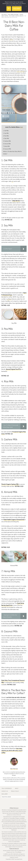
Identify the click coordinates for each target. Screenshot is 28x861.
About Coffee (4, 15)
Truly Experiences (7, 788)
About (16, 788)
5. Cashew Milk (7, 141)
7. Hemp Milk (6, 146)
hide (21, 127)
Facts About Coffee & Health (16, 15)
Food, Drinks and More (13, 14)
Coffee (21, 14)
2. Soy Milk (6, 133)
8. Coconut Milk (7, 149)
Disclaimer (5, 794)
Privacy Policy (15, 791)
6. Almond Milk (7, 143)
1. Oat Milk (5, 130)
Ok (9, 8)
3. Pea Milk (6, 136)
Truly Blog (4, 14)
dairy (11, 39)
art (12, 181)
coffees (9, 299)
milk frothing (20, 71)
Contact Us (5, 791)
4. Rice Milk (6, 138)
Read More (16, 8)
